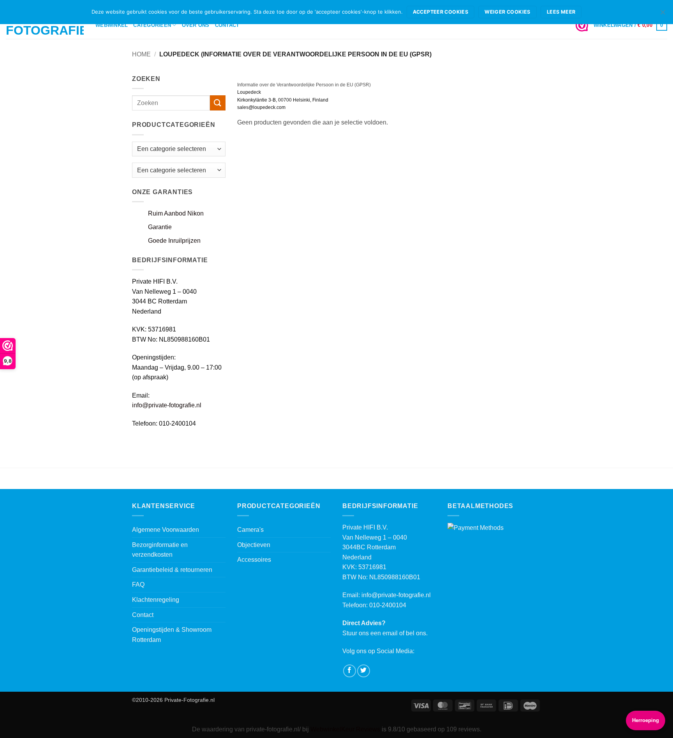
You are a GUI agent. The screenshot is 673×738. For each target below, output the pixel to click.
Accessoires (254, 559)
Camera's (250, 529)
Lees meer (561, 12)
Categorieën (152, 25)
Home (141, 54)
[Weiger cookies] (662, 14)
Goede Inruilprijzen (174, 240)
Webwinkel (111, 25)
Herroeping (645, 720)
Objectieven (253, 545)
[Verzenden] (218, 102)
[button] (630, 25)
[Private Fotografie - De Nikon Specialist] (45, 25)
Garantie (160, 227)
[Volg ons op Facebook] (349, 670)
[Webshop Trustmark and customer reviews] (582, 25)
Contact (227, 25)
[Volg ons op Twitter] (363, 670)
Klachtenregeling (155, 599)
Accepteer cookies (440, 12)
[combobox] (179, 170)
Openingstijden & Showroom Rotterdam (171, 634)
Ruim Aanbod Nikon (176, 213)
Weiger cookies (507, 12)
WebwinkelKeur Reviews (345, 729)
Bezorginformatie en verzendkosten (160, 550)
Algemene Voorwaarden (165, 529)
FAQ (138, 584)
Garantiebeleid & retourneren (172, 569)
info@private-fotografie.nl (166, 405)
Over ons (196, 25)
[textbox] (171, 170)
